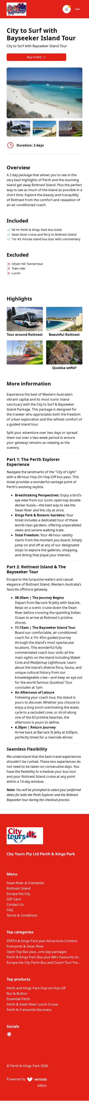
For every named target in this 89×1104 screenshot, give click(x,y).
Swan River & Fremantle (25, 883)
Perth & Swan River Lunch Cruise (32, 1004)
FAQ (10, 910)
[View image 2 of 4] (44, 129)
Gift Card (14, 899)
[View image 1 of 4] (18, 129)
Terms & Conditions (22, 915)
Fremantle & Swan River (25, 946)
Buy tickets (34, 57)
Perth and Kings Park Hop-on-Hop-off (36, 988)
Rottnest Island (18, 888)
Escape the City (18, 893)
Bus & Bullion (17, 993)
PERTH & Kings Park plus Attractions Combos (42, 941)
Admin (42, 1085)
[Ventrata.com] (36, 1079)
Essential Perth (18, 999)
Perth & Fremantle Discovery (29, 1009)
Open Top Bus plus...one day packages (37, 951)
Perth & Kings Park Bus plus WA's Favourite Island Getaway (44, 957)
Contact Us (15, 904)
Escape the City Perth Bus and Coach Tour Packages (44, 962)
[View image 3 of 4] (25, 355)
